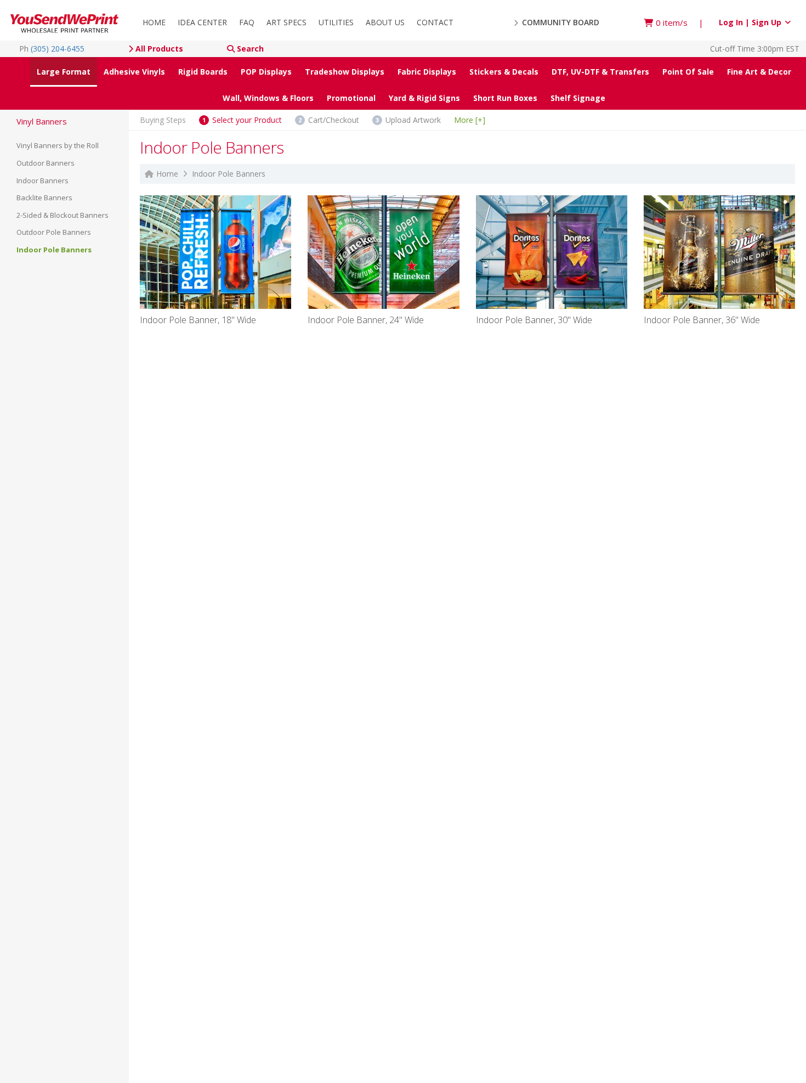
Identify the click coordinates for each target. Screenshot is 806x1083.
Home (154, 22)
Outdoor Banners (45, 163)
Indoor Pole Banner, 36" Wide (702, 320)
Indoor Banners (42, 180)
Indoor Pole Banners (54, 250)
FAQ (246, 22)
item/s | (679, 22)
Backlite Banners (44, 197)
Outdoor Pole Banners (53, 232)
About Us (385, 22)
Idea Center (202, 22)
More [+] (469, 119)
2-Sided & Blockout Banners (62, 215)
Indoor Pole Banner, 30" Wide (534, 320)
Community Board (559, 22)
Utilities (336, 22)
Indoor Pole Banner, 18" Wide (198, 320)
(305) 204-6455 (57, 48)
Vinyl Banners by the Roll (57, 145)
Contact (435, 22)
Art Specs (286, 22)
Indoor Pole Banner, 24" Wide (366, 320)
